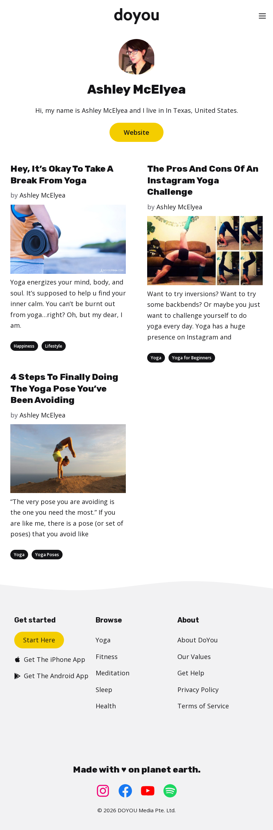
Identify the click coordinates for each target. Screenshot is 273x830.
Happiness (24, 346)
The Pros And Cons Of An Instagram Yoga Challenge (202, 180)
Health (106, 706)
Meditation (112, 673)
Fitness (107, 656)
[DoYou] (136, 16)
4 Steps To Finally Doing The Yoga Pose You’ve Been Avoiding (64, 388)
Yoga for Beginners (192, 358)
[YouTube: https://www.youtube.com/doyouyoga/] (148, 791)
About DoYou (197, 640)
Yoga (156, 358)
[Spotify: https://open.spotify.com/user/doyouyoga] (170, 791)
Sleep (104, 689)
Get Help (190, 673)
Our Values (194, 656)
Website (136, 132)
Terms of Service (203, 706)
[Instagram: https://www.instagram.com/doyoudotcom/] (103, 791)
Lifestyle (53, 346)
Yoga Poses (47, 555)
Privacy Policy (198, 689)
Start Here (39, 640)
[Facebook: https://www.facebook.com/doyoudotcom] (125, 791)
